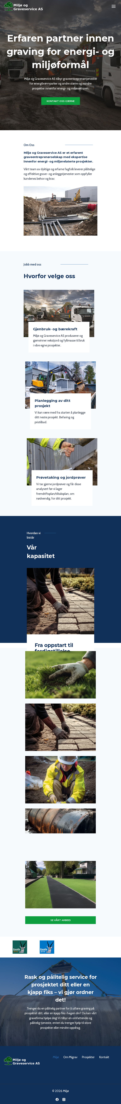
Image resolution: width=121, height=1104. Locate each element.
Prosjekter (88, 1057)
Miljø (56, 1057)
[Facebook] (57, 1099)
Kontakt (104, 1057)
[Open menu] (113, 6)
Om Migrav (70, 1057)
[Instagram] (64, 1099)
